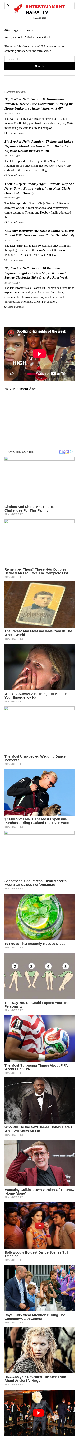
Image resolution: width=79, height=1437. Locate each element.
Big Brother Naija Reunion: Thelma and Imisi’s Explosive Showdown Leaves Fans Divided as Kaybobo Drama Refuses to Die (38, 146)
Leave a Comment (15, 133)
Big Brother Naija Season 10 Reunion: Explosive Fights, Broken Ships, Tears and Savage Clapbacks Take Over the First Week (36, 272)
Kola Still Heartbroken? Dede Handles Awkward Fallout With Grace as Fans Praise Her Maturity (39, 233)
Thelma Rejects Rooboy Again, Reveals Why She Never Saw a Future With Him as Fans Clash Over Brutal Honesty (39, 188)
